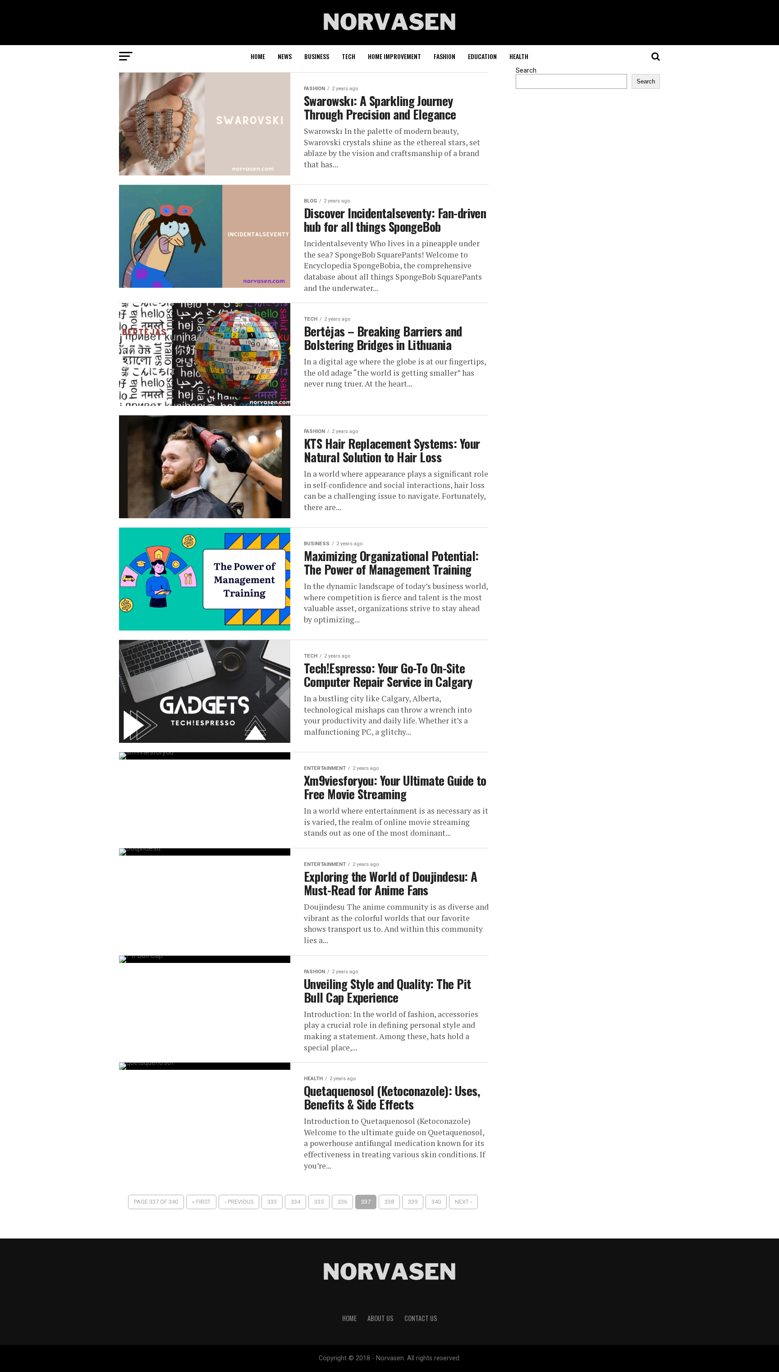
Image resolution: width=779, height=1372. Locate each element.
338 (389, 1201)
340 (436, 1201)
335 (319, 1201)
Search (526, 70)
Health (518, 56)
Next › (463, 1201)
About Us (380, 1318)
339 (412, 1201)
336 (342, 1201)
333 (272, 1201)
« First (201, 1201)
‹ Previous (239, 1201)
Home (258, 56)
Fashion (444, 56)
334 (295, 1201)
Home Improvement (394, 56)
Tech (348, 56)
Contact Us (420, 1318)
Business (316, 56)
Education (482, 56)
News (285, 56)
